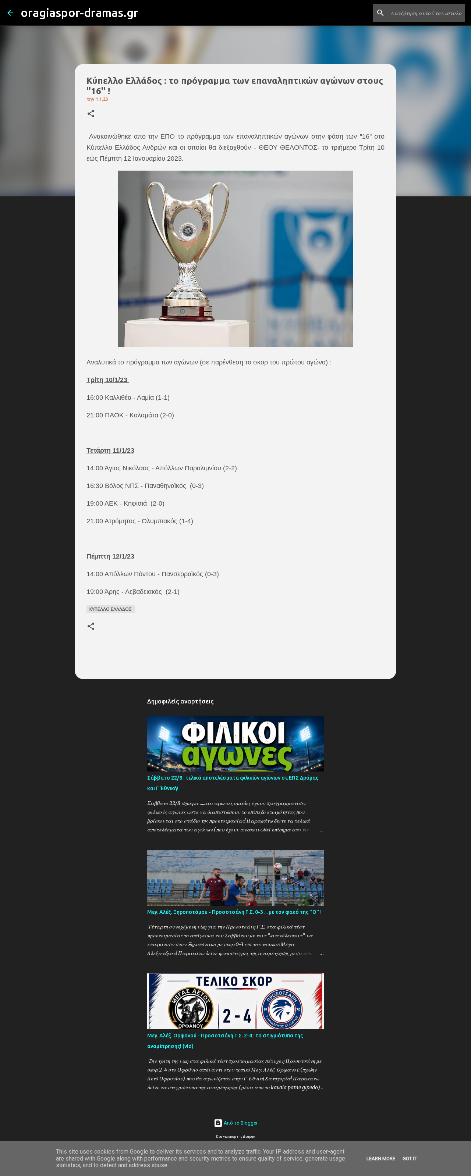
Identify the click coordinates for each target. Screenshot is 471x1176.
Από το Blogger (240, 1123)
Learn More (380, 1158)
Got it (410, 1158)
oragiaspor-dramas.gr (79, 12)
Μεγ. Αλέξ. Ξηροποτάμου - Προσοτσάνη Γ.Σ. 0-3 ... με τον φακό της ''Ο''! (234, 912)
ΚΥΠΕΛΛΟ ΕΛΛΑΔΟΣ (110, 609)
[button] (90, 114)
